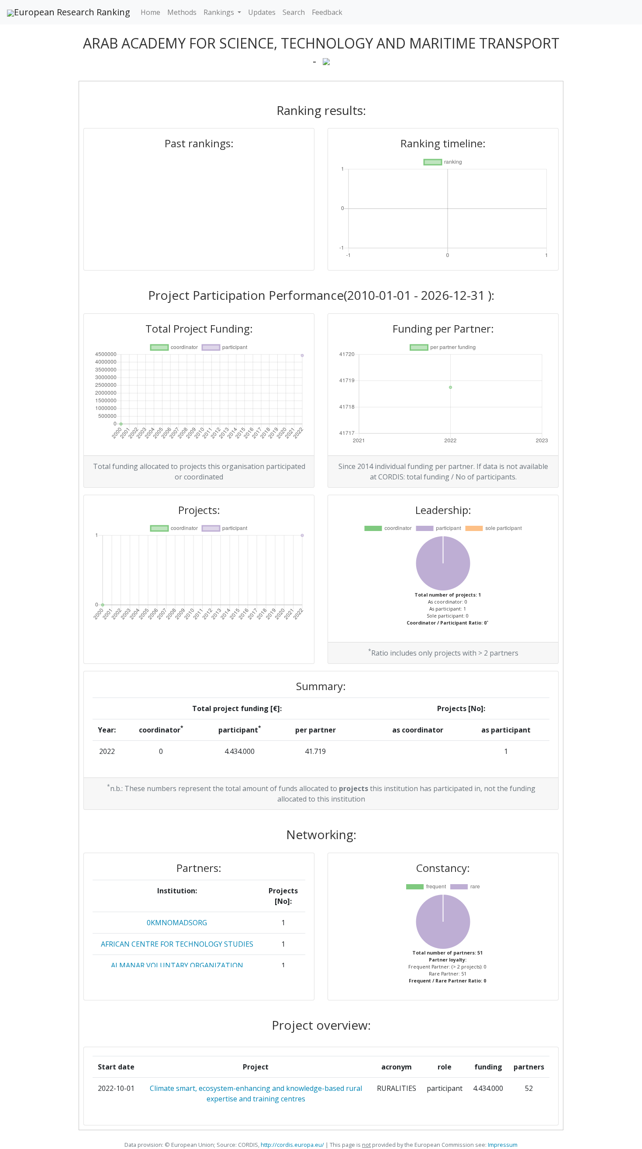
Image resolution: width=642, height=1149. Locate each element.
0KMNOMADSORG (177, 922)
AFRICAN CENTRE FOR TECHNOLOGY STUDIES (177, 944)
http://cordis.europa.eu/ (292, 1145)
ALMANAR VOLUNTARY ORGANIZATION (177, 965)
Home (150, 12)
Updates (262, 12)
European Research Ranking (72, 12)
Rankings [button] (220, 12)
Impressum (502, 1145)
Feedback (327, 12)
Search (294, 12)
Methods (182, 12)
